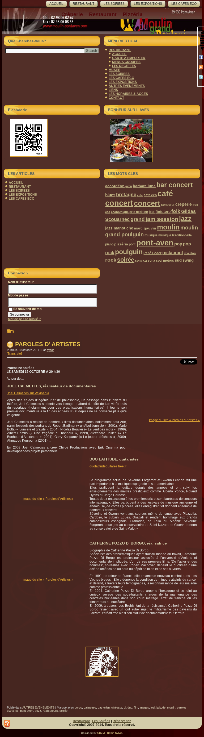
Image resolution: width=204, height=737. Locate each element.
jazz (185, 218)
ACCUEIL (56, 4)
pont (132, 244)
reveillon (190, 253)
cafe (140, 195)
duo (195, 204)
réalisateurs (50, 710)
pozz (38, 710)
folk (175, 211)
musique (151, 235)
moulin (168, 227)
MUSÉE (114, 70)
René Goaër (152, 253)
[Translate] (14, 353)
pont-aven (154, 242)
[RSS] (201, 67)
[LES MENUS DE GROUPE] (152, 140)
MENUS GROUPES (126, 62)
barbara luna (144, 186)
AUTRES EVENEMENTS (127, 86)
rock (110, 260)
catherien (104, 707)
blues (110, 194)
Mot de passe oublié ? (24, 319)
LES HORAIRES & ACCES (128, 94)
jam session (162, 219)
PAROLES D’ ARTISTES (47, 344)
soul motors (165, 260)
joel (153, 707)
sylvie (50, 349)
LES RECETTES (124, 66)
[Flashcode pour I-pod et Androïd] (52, 138)
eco (107, 211)
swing (188, 260)
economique (120, 211)
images (144, 707)
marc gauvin (145, 228)
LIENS (113, 90)
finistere (163, 211)
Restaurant (81, 721)
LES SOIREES (114, 4)
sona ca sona (145, 260)
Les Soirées (101, 721)
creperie (183, 204)
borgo (78, 707)
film (136, 707)
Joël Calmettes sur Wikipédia (28, 393)
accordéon (115, 186)
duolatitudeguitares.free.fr (108, 466)
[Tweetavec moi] (201, 77)
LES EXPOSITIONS (148, 4)
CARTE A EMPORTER (128, 58)
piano (109, 244)
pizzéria (121, 244)
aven (128, 186)
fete (152, 212)
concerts (168, 205)
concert (147, 203)
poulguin (129, 252)
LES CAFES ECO (184, 4)
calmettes (90, 707)
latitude (160, 707)
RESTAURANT (83, 4)
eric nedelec (138, 212)
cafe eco (150, 195)
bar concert (174, 185)
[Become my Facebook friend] (201, 57)
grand (137, 219)
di (125, 707)
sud (178, 260)
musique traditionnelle (175, 235)
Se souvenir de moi (27, 309)
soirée (125, 259)
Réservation (122, 721)
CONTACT (116, 98)
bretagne (126, 194)
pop (178, 243)
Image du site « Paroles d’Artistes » (174, 420)
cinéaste (116, 707)
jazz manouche (119, 228)
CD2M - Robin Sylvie (109, 732)
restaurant (172, 252)
